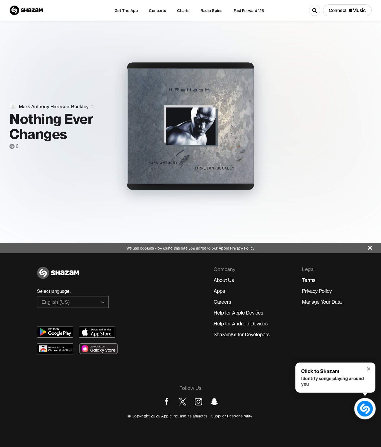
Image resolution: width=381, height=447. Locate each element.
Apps (219, 291)
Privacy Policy (317, 291)
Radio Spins (212, 10)
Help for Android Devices (241, 323)
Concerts (157, 10)
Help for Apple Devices (238, 313)
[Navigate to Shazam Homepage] (26, 10)
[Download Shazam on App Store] (97, 332)
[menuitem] (126, 10)
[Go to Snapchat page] (214, 401)
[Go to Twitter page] (182, 401)
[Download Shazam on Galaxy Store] (98, 348)
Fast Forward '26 (249, 10)
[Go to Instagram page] (198, 401)
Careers (222, 302)
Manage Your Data (322, 302)
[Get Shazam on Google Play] (55, 332)
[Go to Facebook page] (166, 401)
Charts (183, 10)
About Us (224, 280)
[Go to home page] (58, 276)
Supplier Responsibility (231, 416)
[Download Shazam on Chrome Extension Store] (55, 348)
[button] (369, 369)
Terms (308, 280)
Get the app (126, 10)
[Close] (374, 246)
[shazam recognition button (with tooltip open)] (365, 408)
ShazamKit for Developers (242, 334)
